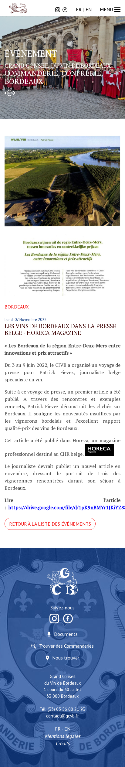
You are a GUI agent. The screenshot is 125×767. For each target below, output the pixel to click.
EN (89, 9)
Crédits (63, 743)
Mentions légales (62, 736)
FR (79, 9)
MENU (106, 9)
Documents (66, 634)
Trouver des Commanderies (66, 646)
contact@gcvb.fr (62, 716)
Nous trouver (65, 658)
